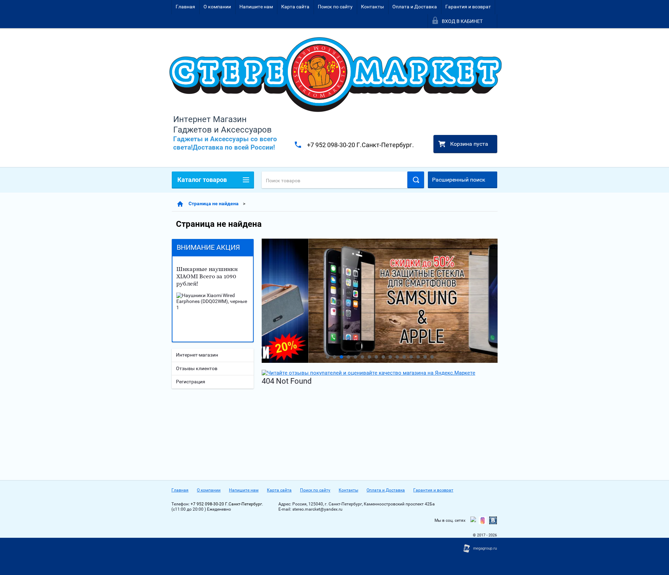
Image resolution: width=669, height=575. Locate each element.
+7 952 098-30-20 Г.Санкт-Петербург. (360, 145)
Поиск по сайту (335, 6)
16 (432, 357)
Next (267, 300)
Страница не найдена (214, 203)
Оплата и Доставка (414, 6)
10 (390, 357)
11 (397, 357)
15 (425, 357)
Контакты (372, 6)
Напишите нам (256, 6)
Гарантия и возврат (468, 6)
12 (404, 357)
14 (418, 357)
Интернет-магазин (197, 355)
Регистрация (190, 381)
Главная (185, 6)
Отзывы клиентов (196, 368)
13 (411, 357)
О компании (217, 6)
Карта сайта (295, 6)
